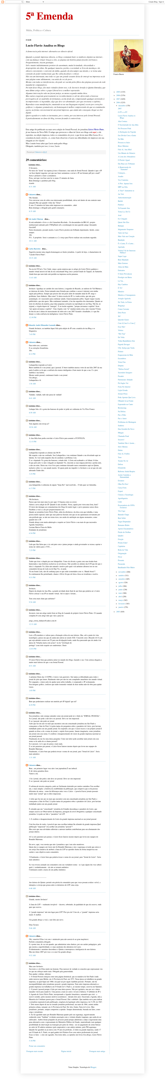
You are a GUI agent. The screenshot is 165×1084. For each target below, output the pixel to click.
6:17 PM (32, 488)
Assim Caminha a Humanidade (124, 476)
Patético (121, 204)
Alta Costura (122, 121)
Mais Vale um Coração (126, 236)
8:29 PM (32, 705)
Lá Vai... (121, 281)
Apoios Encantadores (125, 528)
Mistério (121, 291)
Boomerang (122, 408)
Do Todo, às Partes (125, 302)
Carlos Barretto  (35, 248)
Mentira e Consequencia (126, 295)
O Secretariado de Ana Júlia (128, 125)
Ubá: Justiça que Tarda (126, 348)
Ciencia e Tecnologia (125, 494)
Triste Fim (122, 362)
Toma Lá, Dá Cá (124, 211)
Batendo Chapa (123, 514)
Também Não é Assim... (127, 443)
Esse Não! (121, 327)
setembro (122, 579)
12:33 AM (32, 624)
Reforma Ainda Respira (126, 471)
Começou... (122, 173)
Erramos (121, 480)
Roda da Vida (123, 550)
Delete (120, 450)
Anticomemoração (124, 197)
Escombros (122, 358)
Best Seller (122, 518)
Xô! (119, 316)
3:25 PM (32, 474)
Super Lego (122, 256)
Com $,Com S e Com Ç (126, 323)
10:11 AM (32, 241)
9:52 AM (32, 955)
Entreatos (121, 270)
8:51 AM (32, 666)
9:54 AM (32, 602)
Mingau (120, 432)
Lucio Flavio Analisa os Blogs (126, 116)
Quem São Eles (123, 222)
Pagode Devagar (124, 344)
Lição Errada (122, 390)
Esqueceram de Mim (125, 355)
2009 (118, 92)
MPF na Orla (122, 187)
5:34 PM (32, 1040)
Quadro (120, 535)
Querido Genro (123, 319)
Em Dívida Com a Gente (127, 135)
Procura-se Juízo (124, 142)
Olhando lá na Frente (125, 401)
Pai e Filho (122, 415)
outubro (121, 575)
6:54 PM (32, 533)
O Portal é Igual (124, 160)
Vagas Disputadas (124, 521)
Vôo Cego (121, 511)
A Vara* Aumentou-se (126, 190)
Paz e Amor (122, 418)
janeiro (121, 607)
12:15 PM (32, 441)
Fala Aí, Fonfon (124, 453)
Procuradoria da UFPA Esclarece (126, 506)
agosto (121, 582)
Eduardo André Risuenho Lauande (42, 325)
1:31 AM (32, 757)
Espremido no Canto (125, 404)
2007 (118, 99)
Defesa (120, 464)
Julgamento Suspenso (125, 229)
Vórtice (120, 330)
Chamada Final (123, 436)
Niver (120, 557)
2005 (118, 611)
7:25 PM (32, 550)
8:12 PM (32, 354)
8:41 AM (32, 398)
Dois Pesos (122, 312)
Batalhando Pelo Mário (126, 567)
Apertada (121, 247)
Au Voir (121, 194)
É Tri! (120, 288)
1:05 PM (32, 690)
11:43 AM (32, 277)
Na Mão (121, 139)
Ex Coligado (122, 218)
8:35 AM (32, 211)
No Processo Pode (124, 128)
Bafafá (120, 201)
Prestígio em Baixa (125, 277)
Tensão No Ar (123, 461)
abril (120, 596)
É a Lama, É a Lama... (126, 243)
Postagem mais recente (34, 1051)
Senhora (121, 425)
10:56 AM (32, 427)
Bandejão (121, 240)
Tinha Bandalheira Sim (126, 341)
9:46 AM (32, 928)
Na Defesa (121, 411)
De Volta (121, 337)
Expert (120, 491)
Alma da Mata (123, 267)
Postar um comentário (37, 1046)
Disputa (120, 365)
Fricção (120, 539)
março (120, 600)
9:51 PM (32, 577)
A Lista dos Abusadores (126, 156)
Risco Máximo (123, 146)
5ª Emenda (49, 15)
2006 (118, 102)
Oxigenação (122, 553)
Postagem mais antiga (97, 1051)
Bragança (121, 305)
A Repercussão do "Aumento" (124, 168)
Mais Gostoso (123, 263)
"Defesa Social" (123, 369)
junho (120, 589)
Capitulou (121, 546)
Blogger (93, 1067)
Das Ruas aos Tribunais (126, 163)
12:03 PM (32, 648)
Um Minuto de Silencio (126, 153)
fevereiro (122, 603)
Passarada (121, 564)
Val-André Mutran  (36, 219)
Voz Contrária (123, 180)
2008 (118, 95)
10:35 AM (32, 258)
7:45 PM (32, 334)
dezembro (122, 105)
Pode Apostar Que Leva (126, 397)
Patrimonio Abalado (125, 379)
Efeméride (122, 468)
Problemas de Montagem (127, 422)
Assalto (120, 176)
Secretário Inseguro (125, 372)
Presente (121, 560)
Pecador (121, 376)
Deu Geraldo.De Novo (126, 429)
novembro (122, 572)
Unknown (32, 194)
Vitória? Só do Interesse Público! (126, 251)
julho (120, 586)
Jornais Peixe (122, 393)
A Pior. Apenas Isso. (125, 183)
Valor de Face (123, 233)
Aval (119, 215)
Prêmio (120, 351)
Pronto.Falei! (123, 542)
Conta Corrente (123, 309)
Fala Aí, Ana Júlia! (125, 149)
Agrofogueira (123, 498)
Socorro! (121, 439)
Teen (119, 457)
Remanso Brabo (123, 525)
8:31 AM (32, 186)
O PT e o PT (122, 112)
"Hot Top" (122, 334)
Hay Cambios (123, 284)
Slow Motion (122, 446)
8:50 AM (32, 412)
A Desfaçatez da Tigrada (127, 132)
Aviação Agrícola (124, 298)
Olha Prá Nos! (123, 484)
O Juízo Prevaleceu (125, 274)
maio (120, 593)
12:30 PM (32, 317)
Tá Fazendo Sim (124, 208)
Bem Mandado (123, 259)
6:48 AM (32, 888)
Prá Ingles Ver (123, 383)
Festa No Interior (124, 386)
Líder (120, 502)
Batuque (121, 225)
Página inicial (66, 1051)
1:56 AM (32, 383)
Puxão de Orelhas (124, 532)
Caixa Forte (122, 487)
